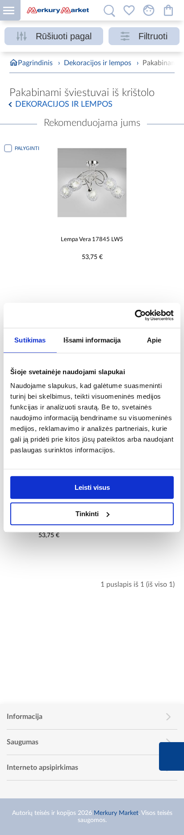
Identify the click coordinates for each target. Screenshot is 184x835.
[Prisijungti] (148, 10)
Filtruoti (152, 36)
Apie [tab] (154, 340)
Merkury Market (116, 813)
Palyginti (27, 148)
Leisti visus (92, 487)
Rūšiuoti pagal (64, 36)
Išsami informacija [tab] (92, 340)
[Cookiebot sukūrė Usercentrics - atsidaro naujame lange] (135, 315)
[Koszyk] (168, 10)
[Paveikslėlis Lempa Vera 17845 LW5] (92, 182)
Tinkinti (87, 514)
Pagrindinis (35, 63)
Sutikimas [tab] (30, 340)
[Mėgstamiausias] (129, 10)
